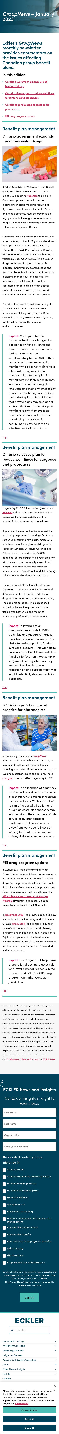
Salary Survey (15, 1248)
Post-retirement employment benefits (29, 1241)
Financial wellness (17, 1197)
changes (7, 778)
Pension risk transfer (19, 1234)
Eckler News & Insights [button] (13, 1369)
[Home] (29, 1320)
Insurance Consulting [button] (13, 1341)
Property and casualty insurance (26, 1262)
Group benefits (16, 1204)
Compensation (15, 1169)
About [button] (5, 1364)
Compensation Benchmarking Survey (29, 1176)
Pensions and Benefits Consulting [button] (19, 1359)
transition (32, 196)
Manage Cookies (29, 1409)
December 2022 (14, 915)
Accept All (29, 1428)
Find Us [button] (6, 1373)
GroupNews (39, 756)
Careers (6, 1378)
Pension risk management (22, 1227)
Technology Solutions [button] (12, 1350)
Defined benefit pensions (22, 1183)
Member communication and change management (29, 1220)
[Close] (55, 1386)
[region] (29, 1408)
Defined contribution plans (23, 1190)
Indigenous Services (12, 1355)
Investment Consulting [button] (13, 1345)
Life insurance (15, 1255)
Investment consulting (20, 1211)
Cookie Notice (21, 1403)
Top (4, 437)
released (7, 512)
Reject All (29, 1418)
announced (18, 923)
